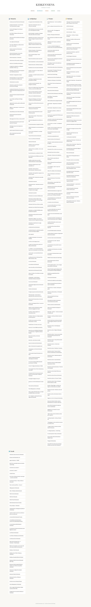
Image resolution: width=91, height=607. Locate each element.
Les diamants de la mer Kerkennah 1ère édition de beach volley (35, 258)
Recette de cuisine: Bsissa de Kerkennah (55, 375)
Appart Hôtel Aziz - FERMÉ (14, 460)
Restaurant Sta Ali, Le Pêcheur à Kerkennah (15, 578)
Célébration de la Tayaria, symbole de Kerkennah (54, 42)
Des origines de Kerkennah (14, 41)
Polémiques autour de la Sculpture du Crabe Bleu (16, 127)
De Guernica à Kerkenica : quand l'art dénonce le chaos (72, 52)
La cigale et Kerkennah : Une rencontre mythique (35, 238)
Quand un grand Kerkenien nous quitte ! (16, 130)
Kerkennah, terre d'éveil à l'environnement (36, 207)
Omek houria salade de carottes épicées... (55, 280)
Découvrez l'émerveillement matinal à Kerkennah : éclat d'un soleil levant (35, 92)
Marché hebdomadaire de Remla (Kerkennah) (53, 261)
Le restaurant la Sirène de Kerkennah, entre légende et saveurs (17, 529)
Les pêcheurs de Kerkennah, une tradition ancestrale (55, 250)
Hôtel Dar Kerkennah (13, 496)
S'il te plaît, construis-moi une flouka (72, 159)
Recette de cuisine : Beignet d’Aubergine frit (55, 331)
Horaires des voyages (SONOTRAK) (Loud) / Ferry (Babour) (55, 116)
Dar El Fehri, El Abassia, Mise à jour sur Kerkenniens (16, 34)
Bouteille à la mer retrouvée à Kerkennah (36, 67)
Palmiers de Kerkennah (33, 288)
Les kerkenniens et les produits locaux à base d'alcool (54, 245)
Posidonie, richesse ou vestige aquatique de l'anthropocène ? (36, 316)
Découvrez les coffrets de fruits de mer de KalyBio (36, 104)
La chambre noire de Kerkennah (53, 202)
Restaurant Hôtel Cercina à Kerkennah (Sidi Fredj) (16, 561)
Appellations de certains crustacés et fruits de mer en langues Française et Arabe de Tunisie (36, 39)
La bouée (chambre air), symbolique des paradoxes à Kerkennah (54, 198)
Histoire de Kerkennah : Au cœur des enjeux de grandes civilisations (16, 54)
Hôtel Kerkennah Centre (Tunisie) (15, 502)
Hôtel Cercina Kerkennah (14, 493)
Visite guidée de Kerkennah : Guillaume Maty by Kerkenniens (73, 201)
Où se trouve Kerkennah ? (33, 281)
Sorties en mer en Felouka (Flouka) (16, 581)
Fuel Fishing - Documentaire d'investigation (53, 97)
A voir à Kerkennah (69, 29)
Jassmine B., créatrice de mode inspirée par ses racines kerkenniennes (55, 120)
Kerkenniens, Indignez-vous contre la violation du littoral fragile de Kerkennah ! (36, 219)
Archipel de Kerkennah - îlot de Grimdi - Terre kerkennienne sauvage (16, 25)
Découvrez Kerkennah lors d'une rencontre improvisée (73, 60)
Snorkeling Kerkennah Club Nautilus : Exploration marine (72, 172)
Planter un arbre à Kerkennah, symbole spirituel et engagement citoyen (35, 308)
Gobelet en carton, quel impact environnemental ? (34, 145)
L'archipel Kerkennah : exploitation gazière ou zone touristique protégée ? (36, 231)
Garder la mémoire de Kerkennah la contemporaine (16, 50)
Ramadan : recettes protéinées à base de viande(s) (55, 316)
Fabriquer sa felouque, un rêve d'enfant (54, 80)
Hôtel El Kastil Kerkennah (14, 499)
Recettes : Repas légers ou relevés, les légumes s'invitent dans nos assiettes (54, 386)
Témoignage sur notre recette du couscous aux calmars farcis (55, 423)
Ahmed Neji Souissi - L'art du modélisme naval (54, 22)
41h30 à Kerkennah (69, 26)
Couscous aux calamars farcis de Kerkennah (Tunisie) (53, 51)
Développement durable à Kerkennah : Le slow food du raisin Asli (73, 64)
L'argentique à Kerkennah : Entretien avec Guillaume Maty (73, 141)
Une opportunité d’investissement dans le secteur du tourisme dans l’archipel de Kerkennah (36, 374)
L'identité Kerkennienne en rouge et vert (55, 190)
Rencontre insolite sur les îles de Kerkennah (34, 336)
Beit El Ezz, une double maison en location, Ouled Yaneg (17, 464)
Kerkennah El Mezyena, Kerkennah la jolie (73, 112)
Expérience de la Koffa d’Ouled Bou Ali (54, 77)
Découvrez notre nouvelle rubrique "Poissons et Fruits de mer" (35, 108)
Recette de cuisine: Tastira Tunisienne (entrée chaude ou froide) (54, 382)
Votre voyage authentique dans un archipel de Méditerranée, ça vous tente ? (36, 392)
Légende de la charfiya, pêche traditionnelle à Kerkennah (17, 104)
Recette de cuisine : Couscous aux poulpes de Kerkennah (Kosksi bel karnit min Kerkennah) (55, 335)
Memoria (33, 10)
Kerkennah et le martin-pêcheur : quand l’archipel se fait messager (35, 189)
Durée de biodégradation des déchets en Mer (36, 121)
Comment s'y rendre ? (13, 470)
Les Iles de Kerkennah (32, 261)
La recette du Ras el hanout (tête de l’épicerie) (54, 227)
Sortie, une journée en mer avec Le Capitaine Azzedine (72, 180)
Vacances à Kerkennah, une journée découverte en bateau (72, 197)
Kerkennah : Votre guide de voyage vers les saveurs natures (36, 174)
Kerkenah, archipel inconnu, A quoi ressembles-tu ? (34, 165)
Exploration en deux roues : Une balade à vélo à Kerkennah (73, 77)
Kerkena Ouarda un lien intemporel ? (54, 139)
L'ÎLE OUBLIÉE (31, 234)
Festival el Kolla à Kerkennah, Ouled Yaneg (55, 93)
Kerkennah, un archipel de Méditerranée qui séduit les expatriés (35, 211)
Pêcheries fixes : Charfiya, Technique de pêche (54, 288)
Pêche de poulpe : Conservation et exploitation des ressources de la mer (35, 295)
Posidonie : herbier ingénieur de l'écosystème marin (34, 312)
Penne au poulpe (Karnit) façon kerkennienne (53, 297)
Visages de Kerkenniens (52, 440)
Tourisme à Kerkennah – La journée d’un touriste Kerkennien (73, 185)
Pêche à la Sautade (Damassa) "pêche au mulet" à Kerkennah (54, 284)
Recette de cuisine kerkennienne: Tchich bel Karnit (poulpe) (55, 367)
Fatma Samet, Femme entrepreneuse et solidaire (54, 84)
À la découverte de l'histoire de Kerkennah (17, 21)
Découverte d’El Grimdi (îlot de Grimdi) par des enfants (17, 38)
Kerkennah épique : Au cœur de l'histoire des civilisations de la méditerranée (17, 78)
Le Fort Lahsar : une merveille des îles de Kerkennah (36, 253)
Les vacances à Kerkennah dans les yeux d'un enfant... (54, 254)
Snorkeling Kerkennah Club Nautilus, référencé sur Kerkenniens (72, 176)
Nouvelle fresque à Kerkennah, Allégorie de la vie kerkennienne (73, 149)
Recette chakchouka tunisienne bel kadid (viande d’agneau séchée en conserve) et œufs (55, 321)
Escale (58, 10)
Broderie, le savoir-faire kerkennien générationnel (72, 44)
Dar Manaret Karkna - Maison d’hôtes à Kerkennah (16, 481)
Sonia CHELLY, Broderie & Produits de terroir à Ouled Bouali (54, 406)
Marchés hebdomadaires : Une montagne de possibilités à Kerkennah (55, 265)
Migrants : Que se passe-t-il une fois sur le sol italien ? (17, 108)
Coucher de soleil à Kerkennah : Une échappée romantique (35, 84)
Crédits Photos (12, 473)
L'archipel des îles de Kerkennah (34, 227)
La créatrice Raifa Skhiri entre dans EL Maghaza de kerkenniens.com (54, 210)
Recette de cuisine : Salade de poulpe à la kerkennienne (55, 356)
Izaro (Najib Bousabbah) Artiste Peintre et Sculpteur (73, 102)
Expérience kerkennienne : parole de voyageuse (72, 72)
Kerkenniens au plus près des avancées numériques (35, 215)
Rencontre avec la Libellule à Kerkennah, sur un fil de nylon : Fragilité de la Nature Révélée (36, 331)
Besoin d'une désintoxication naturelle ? (35, 58)
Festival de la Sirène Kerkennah (53, 90)
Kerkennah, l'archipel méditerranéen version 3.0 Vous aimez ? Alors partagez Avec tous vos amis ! (35, 200)
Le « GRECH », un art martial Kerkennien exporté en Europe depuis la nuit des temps (36, 249)
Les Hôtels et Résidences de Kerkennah (16, 535)
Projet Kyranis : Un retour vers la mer (35, 324)
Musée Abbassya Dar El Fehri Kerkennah (17, 111)
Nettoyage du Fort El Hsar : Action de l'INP (17, 118)
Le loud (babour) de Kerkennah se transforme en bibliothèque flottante (16, 521)
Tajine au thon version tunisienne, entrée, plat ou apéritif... (55, 414)
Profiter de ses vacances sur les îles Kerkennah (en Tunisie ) (35, 321)
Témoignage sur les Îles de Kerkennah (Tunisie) (35, 350)
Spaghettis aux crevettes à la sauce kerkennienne (54, 410)
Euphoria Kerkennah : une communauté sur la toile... (36, 128)
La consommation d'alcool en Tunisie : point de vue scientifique (54, 206)
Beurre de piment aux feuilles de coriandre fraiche (55, 38)
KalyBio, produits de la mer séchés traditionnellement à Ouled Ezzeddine (35, 161)
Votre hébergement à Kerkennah (15, 584)
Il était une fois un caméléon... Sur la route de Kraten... (36, 149)
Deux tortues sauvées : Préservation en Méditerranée (35, 116)
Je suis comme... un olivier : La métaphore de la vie (55, 124)
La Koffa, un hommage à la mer (34, 241)
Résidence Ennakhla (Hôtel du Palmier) (16, 557)
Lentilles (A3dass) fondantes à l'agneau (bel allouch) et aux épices (55, 234)
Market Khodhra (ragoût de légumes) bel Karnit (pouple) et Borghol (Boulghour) (55, 270)
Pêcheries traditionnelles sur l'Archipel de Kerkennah (55, 292)
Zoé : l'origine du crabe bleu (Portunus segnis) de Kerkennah (35, 396)
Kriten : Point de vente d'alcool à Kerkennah (53, 159)
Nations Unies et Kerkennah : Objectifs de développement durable (73, 145)
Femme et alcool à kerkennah (53, 87)
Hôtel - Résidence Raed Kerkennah (16, 490)
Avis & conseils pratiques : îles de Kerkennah (34, 55)
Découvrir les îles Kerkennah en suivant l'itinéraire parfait (35, 112)
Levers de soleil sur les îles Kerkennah (35, 267)
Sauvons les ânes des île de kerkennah (35, 343)
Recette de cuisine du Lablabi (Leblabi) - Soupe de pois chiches (54, 363)
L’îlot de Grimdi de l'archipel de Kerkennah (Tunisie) (17, 95)
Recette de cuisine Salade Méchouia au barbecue (54, 372)
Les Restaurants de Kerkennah (15, 538)
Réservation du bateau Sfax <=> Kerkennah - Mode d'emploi (15, 542)
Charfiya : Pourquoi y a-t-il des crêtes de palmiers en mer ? (36, 71)
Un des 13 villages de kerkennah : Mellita (36, 365)
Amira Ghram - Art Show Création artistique (72, 36)
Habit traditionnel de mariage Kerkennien (55, 100)
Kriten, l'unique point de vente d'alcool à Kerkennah (54, 163)
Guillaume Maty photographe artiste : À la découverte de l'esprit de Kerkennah (73, 89)
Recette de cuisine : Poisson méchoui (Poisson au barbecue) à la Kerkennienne (55, 352)
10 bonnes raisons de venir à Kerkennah (16, 454)
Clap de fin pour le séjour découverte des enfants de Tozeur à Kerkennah (73, 48)
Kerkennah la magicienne (52, 146)
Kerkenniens (45, 4)
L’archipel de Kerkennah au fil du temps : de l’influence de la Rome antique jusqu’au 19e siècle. (17, 90)
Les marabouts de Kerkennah (34, 264)
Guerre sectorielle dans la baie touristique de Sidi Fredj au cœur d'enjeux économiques (74, 85)
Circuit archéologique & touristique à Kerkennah (16, 30)
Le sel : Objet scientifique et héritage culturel (16, 99)
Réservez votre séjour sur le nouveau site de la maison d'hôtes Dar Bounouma (17, 546)
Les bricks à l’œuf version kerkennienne (54, 237)
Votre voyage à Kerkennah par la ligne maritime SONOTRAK (16, 588)
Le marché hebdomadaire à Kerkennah (54, 230)
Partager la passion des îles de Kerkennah (36, 291)
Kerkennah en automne (33, 181)
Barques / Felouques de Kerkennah (54, 34)
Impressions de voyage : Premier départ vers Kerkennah (73, 98)
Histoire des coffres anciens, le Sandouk (16, 60)
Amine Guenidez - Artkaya (71, 32)
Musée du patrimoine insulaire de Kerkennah (15, 115)
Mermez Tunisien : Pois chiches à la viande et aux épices (36, 274)
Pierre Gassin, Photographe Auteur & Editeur (73, 156)
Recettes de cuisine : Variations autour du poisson (55, 390)
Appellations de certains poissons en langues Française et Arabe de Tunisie (35, 44)
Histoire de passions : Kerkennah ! (15, 57)
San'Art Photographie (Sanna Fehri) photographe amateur (72, 163)
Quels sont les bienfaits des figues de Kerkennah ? (54, 308)
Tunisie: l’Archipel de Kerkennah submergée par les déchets (34, 358)
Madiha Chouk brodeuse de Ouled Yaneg (55, 257)
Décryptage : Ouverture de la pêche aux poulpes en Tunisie (54, 63)
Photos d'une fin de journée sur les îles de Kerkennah (36, 300)
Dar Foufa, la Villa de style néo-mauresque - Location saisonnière (17, 477)
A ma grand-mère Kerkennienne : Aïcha (35, 21)
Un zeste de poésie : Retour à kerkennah (54, 433)
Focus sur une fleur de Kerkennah (34, 138)
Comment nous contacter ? (14, 467)
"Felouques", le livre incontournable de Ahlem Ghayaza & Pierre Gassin (73, 22)
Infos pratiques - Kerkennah (14, 505)
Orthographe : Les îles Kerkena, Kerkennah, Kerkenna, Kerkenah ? (34, 278)
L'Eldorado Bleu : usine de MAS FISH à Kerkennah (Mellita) (54, 183)
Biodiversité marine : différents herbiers (36, 64)
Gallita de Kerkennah (32, 141)
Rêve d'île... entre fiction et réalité (34, 340)
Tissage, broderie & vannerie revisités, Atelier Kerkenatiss (54, 427)
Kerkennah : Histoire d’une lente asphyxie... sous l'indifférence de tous (17, 71)
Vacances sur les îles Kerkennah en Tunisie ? (36, 382)
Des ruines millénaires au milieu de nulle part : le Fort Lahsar (17, 45)
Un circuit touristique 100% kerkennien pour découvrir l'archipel (35, 362)
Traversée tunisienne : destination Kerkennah (72, 193)
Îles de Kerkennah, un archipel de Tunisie (36, 153)
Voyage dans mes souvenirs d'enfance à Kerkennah (16, 592)
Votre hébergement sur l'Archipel (34, 388)
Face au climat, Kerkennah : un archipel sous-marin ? (35, 132)
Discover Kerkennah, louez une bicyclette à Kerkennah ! (74, 68)
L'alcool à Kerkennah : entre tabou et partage (54, 174)
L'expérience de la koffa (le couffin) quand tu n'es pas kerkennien (55, 187)
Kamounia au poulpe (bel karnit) (53, 136)
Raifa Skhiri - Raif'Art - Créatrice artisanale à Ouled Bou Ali (55, 312)
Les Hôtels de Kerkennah (14, 532)
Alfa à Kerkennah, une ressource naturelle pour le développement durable (36, 30)
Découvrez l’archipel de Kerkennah (35, 95)
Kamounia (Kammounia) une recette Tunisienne (54, 132)
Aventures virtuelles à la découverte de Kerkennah (73, 40)
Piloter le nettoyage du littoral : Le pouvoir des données (36, 304)
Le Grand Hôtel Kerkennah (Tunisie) (16, 517)
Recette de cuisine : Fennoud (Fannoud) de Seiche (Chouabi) (55, 340)
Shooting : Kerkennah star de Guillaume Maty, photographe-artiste (73, 168)
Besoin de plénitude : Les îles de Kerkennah (36, 61)
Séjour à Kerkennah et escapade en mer (35, 346)
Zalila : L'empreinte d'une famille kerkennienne (15, 134)
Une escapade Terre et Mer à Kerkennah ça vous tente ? (36, 369)
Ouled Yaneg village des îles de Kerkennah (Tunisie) (36, 285)
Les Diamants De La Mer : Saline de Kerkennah (54, 241)
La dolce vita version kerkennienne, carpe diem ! (55, 214)
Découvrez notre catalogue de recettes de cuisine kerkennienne (55, 59)
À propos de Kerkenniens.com (15, 457)
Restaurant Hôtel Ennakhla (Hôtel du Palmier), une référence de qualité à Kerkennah (16, 565)
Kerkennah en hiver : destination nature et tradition (36, 185)
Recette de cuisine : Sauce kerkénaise (54, 359)
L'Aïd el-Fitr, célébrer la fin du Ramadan (54, 170)
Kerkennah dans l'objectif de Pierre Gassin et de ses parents (73, 109)
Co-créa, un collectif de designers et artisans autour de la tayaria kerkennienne (55, 47)
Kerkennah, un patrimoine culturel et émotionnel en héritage (16, 85)
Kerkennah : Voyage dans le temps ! (16, 74)
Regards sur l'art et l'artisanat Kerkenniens (55, 398)
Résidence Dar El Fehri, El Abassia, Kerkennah (16, 554)
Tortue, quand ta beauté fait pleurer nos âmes (35, 354)
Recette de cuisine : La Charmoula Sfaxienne (53, 344)
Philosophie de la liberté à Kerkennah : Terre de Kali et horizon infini (54, 301)
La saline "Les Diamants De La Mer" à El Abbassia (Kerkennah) (35, 245)
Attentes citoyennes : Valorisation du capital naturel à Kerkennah (35, 51)
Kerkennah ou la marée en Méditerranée (36, 195)
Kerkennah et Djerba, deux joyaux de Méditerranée (72, 116)
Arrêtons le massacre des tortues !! (35, 47)
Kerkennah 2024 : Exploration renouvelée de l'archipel (36, 178)
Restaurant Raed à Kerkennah (15, 574)
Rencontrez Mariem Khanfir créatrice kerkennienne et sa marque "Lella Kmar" (54, 402)
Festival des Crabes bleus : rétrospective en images (74, 81)
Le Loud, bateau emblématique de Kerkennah (15, 525)
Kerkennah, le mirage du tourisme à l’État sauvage (73, 129)
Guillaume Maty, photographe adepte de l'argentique (73, 94)
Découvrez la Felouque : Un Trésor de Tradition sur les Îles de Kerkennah (35, 99)
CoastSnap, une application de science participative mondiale (35, 80)
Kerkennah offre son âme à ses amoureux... (55, 149)
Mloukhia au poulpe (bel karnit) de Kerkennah (53, 274)
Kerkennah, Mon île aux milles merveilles (36, 204)
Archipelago (40, 10)
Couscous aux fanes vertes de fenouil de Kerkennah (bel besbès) (55, 55)
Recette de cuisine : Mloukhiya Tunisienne (55, 348)
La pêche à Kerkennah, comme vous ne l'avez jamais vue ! (54, 223)
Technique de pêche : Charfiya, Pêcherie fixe (54, 419)
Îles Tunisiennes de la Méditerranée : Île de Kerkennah (36, 157)
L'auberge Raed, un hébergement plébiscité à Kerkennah (17, 509)
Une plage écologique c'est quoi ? (34, 378)
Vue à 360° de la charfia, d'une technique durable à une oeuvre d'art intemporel (54, 444)
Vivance (47, 10)
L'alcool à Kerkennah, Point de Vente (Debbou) (54, 179)
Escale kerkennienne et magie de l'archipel (36, 124)
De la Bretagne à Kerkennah (71, 56)
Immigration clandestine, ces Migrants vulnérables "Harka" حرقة (16, 67)
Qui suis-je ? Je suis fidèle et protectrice (35, 327)
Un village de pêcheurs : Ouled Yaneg (54, 430)
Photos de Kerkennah (70, 152)
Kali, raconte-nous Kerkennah (71, 105)
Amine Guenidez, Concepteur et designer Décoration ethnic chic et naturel (36, 34)
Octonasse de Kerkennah (52, 277)
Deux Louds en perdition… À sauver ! (16, 484)
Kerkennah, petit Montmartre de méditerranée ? (72, 133)
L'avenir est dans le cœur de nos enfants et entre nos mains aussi (17, 513)
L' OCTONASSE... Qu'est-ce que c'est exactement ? (54, 167)
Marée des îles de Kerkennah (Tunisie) (35, 270)
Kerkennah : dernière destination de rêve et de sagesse (55, 143)
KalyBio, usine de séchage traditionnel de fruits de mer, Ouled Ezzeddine (55, 128)
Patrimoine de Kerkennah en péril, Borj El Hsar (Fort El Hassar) (17, 122)
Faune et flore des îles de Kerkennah (35, 135)
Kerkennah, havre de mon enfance (53, 152)
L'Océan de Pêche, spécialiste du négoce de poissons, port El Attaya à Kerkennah (55, 194)
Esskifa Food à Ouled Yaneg (52, 74)
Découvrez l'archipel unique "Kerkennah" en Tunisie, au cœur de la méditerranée (36, 88)
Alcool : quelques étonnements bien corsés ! (55, 27)
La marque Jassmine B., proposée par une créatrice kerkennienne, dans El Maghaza (55, 218)
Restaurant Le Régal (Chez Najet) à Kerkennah (16, 570)
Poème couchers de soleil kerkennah (54, 304)
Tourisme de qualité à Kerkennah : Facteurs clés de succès (72, 189)
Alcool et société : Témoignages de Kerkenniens (54, 31)
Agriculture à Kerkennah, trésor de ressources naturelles (35, 25)
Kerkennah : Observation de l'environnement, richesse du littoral (35, 169)
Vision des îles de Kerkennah (33, 385)
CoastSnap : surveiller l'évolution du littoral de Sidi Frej (36, 75)
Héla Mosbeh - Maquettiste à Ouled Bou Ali (55, 104)
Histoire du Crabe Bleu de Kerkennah (16, 63)
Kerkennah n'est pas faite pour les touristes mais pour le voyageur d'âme (74, 121)
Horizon (53, 10)
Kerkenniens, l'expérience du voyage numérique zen (35, 223)
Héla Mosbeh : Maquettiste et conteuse (54, 107)
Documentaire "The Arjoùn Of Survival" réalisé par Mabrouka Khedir (54, 71)
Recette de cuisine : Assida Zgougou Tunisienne (54, 326)
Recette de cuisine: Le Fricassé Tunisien (54, 378)
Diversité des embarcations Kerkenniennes (55, 67)
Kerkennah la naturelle (32, 192)
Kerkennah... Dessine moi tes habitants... (55, 155)
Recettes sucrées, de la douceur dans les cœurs (54, 394)
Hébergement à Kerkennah (14, 487)
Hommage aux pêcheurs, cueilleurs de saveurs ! (54, 111)
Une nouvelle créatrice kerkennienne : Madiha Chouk (54, 437)
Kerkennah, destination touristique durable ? (73, 125)
